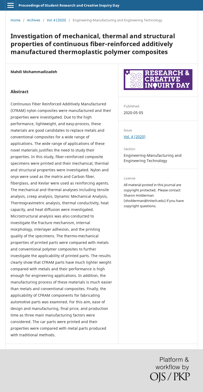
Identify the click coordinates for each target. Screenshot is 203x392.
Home (15, 20)
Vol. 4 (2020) (56, 20)
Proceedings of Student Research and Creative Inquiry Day (69, 5)
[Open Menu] (10, 5)
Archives (33, 20)
